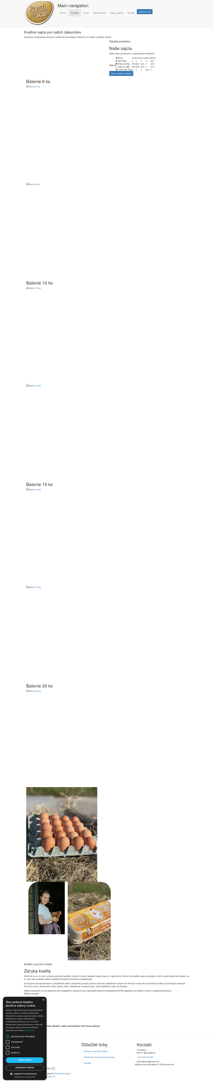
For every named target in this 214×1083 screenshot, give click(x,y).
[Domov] (41, 13)
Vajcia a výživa (116, 12)
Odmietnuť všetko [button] (24, 1067)
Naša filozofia (99, 12)
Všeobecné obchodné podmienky (99, 1057)
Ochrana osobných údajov (96, 1051)
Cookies (87, 1062)
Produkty (75, 12)
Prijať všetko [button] (25, 1060)
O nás (86, 12)
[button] (107, 132)
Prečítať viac (29, 1030)
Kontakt (131, 12)
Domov (63, 12)
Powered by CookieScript (25, 1077)
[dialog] (25, 1038)
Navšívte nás (145, 11)
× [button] (43, 1000)
